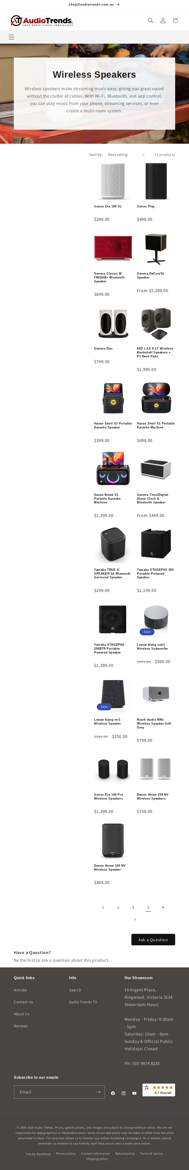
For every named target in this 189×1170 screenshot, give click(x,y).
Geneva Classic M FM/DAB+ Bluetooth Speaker (109, 277)
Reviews (21, 1025)
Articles (20, 989)
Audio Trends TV (83, 1001)
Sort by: (96, 154)
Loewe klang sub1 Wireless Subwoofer (152, 646)
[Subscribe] (98, 1092)
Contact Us (23, 1001)
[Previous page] (103, 907)
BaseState (44, 1154)
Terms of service (151, 1154)
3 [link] (148, 907)
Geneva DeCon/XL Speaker (151, 275)
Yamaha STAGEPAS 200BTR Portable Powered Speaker (109, 648)
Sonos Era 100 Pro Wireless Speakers (108, 796)
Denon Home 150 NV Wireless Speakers (152, 796)
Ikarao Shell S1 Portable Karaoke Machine (156, 425)
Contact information (95, 1154)
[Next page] (135, 920)
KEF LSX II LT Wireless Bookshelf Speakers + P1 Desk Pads (155, 352)
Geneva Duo (103, 348)
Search (75, 989)
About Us (22, 1013)
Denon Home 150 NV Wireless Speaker (110, 867)
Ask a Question (153, 939)
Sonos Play (146, 206)
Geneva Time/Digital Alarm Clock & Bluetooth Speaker (152, 498)
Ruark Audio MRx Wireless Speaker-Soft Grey (154, 723)
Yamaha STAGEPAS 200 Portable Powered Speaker (155, 573)
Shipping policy (97, 1159)
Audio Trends (44, 1128)
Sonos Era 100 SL (108, 206)
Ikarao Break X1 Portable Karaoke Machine (107, 498)
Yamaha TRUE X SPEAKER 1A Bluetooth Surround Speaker (112, 573)
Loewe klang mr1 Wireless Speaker (107, 721)
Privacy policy (66, 1154)
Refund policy (125, 1154)
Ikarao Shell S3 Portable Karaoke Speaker (113, 425)
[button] (151, 20)
